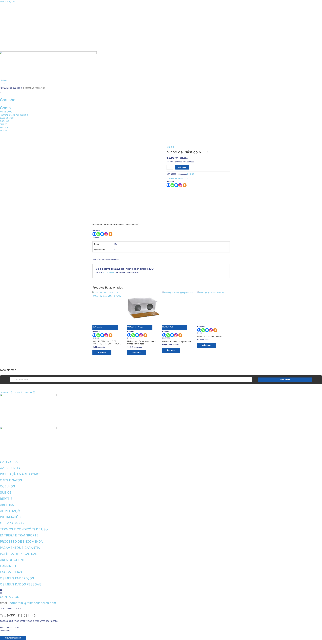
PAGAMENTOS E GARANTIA (20, 548)
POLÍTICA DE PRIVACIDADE (19, 554)
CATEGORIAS (9, 462)
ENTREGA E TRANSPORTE (19, 535)
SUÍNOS (110, 135)
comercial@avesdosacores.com (32, 603)
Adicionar (182, 167)
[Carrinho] (1, 95)
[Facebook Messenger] (102, 234)
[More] (184, 185)
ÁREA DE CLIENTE (13, 560)
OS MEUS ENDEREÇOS (17, 578)
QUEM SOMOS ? (12, 523)
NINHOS (170, 147)
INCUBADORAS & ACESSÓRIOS (42, 135)
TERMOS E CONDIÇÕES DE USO (24, 529)
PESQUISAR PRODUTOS (11, 88)
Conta (5, 108)
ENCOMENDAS (11, 572)
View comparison (13, 638)
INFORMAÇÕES (11, 517)
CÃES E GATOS (73, 135)
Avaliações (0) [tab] (132, 224)
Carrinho (7, 100)
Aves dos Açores (7, 1)
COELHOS (93, 135)
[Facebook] (168, 185)
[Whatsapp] (172, 185)
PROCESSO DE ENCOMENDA (21, 541)
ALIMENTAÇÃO (11, 511)
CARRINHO (8, 566)
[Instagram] (180, 185)
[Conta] (1, 104)
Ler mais (171, 350)
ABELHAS (142, 135)
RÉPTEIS (126, 135)
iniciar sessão (109, 272)
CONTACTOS (9, 597)
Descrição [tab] (97, 224)
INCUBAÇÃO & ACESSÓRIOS (20, 474)
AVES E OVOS (10, 135)
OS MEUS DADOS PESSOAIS (21, 584)
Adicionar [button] (101, 352)
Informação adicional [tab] (114, 224)
